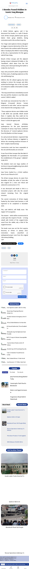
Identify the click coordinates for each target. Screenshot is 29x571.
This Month (20, 372)
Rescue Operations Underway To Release (15, 429)
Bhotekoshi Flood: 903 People (14, 527)
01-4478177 (11, 559)
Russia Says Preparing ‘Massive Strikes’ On (15, 312)
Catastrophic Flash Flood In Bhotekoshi (18, 384)
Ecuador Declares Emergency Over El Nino (16, 318)
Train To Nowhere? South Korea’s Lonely (15, 354)
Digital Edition (11, 24)
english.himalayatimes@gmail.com (9, 557)
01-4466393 (6, 559)
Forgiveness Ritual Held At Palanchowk (18, 398)
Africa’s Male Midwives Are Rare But (16, 323)
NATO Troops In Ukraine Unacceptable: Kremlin (17, 338)
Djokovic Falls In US (14, 502)
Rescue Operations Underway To (14, 553)
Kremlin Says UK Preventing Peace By (16, 349)
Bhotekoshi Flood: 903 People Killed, (16, 423)
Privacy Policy (13, 560)
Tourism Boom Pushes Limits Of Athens (15, 344)
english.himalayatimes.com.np (10, 558)
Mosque (3, 248)
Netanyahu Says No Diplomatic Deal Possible (16, 333)
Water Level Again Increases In (18, 391)
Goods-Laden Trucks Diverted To (14, 476)
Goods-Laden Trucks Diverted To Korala (16, 411)
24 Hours (5, 372)
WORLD (18, 24)
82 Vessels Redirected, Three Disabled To (17, 327)
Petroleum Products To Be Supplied (16, 436)
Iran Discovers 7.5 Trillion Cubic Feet (16, 362)
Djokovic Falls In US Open (13, 417)
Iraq (9, 248)
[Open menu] (27, 3)
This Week (12, 372)
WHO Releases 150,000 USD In (15, 442)
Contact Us (7, 560)
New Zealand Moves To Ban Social (16, 358)
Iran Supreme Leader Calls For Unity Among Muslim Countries (16, 564)
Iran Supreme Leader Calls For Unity (16, 308)
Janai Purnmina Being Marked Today (18, 377)
